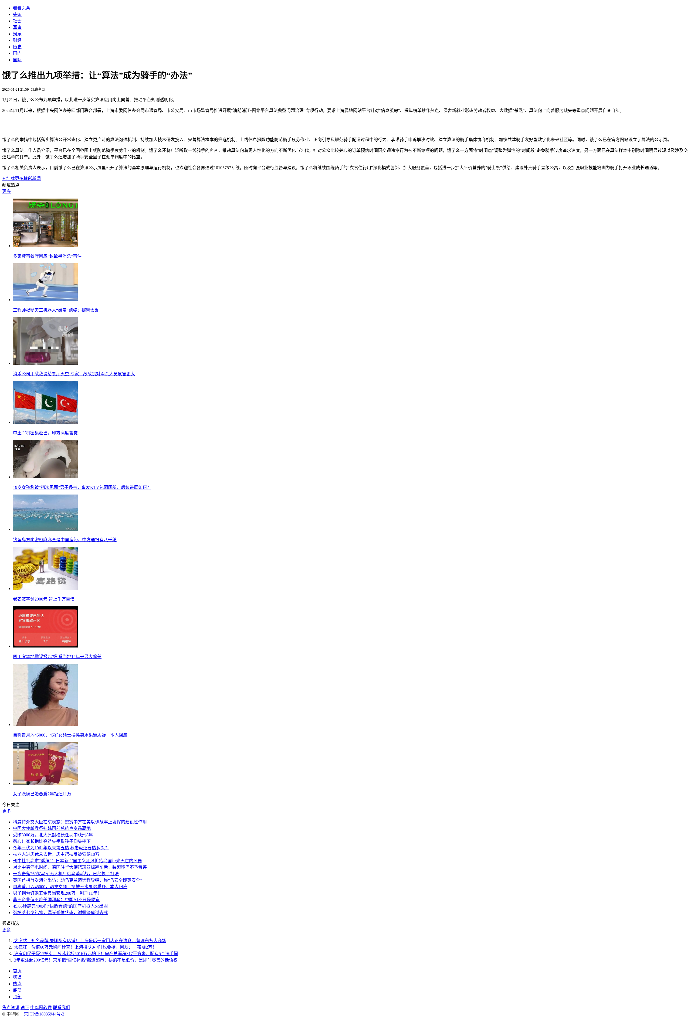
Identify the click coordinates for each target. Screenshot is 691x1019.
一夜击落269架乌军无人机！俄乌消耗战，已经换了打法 (66, 873)
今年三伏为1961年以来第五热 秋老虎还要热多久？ (61, 848)
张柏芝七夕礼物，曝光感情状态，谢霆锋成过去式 (60, 912)
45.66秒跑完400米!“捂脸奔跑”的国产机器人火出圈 (60, 906)
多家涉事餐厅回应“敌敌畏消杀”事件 (47, 256)
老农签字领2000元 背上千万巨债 (43, 599)
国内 (17, 53)
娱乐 (17, 34)
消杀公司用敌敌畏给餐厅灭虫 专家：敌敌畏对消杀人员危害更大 (74, 374)
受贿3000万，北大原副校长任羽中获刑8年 (53, 835)
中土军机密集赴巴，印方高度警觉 (45, 433)
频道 (17, 977)
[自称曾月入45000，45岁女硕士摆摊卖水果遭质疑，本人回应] (45, 724)
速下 (25, 1007)
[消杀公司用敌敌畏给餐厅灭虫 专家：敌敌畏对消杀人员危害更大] (45, 363)
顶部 (17, 996)
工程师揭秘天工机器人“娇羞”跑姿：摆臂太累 (56, 310)
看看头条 (21, 8)
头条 (17, 14)
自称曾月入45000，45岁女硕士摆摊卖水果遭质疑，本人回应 (70, 735)
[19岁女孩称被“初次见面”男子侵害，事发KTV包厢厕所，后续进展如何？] (45, 477)
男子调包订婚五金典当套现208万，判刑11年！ (57, 893)
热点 (17, 983)
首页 (17, 971)
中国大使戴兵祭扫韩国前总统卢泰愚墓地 (52, 828)
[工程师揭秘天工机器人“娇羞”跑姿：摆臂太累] (45, 299)
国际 (17, 59)
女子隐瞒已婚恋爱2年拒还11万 (42, 794)
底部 (17, 990)
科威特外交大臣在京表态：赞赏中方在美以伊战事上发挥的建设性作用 (80, 822)
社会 (17, 21)
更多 (6, 191)
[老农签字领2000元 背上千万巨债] (45, 588)
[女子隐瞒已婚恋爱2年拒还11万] (45, 783)
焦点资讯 (10, 1007)
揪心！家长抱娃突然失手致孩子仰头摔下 (52, 841)
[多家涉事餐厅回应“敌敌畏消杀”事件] (45, 245)
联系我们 (61, 1007)
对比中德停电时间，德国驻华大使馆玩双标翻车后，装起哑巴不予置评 (80, 867)
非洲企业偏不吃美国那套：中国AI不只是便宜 (56, 899)
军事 (17, 27)
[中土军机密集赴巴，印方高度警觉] (45, 422)
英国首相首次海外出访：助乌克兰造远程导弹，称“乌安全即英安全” (77, 880)
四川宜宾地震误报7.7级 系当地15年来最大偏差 (57, 656)
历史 (17, 47)
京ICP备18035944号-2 (44, 1014)
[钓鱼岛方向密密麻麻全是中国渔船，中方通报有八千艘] (45, 529)
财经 (17, 40)
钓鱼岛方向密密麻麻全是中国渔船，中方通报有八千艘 (65, 539)
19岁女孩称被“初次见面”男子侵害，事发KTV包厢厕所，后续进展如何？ (82, 487)
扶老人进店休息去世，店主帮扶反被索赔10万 (56, 854)
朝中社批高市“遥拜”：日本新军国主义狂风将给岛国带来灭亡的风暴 (77, 860)
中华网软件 (41, 1007)
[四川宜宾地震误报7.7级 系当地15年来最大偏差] (45, 646)
